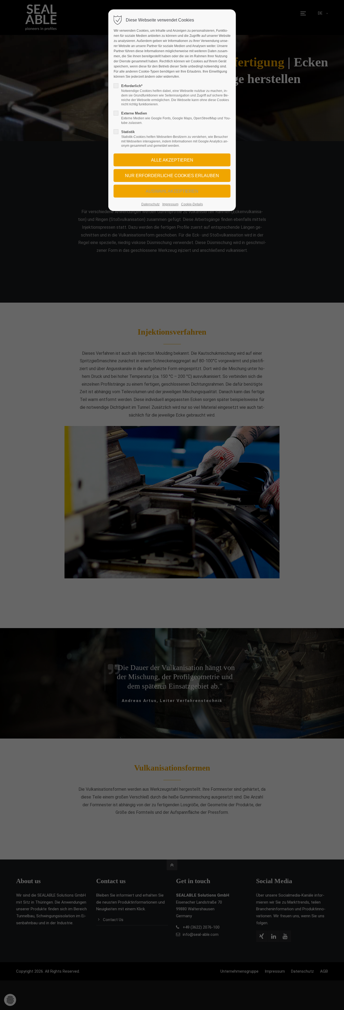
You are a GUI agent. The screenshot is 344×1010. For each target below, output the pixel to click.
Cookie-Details (192, 204)
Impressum (170, 204)
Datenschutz (150, 204)
